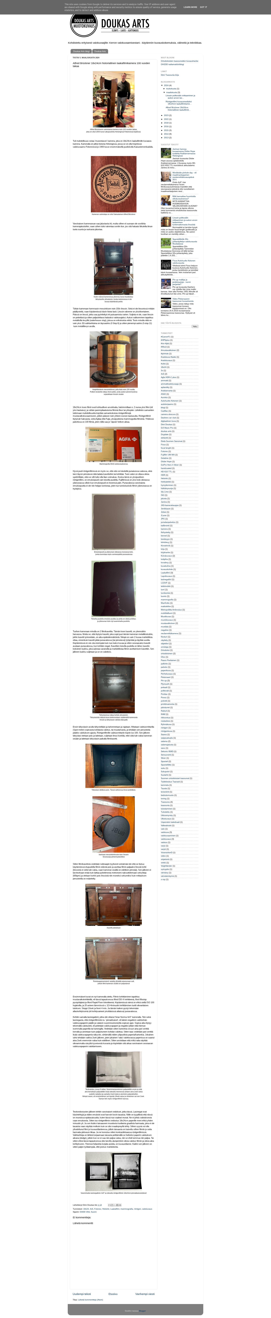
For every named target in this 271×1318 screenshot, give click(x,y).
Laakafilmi (114, 1209)
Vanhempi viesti (145, 1294)
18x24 (86, 1209)
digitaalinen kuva (168, 421)
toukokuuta (171, 89)
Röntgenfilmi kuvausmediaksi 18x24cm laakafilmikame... (179, 103)
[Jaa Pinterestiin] (120, 1205)
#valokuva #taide (168, 357)
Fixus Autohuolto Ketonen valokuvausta (183, 262)
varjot (163, 849)
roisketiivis (165, 721)
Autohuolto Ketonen (170, 401)
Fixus (163, 445)
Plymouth (165, 684)
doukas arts (166, 431)
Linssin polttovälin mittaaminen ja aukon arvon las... (180, 96)
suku (163, 768)
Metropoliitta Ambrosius (171, 610)
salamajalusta (167, 745)
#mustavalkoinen (168, 350)
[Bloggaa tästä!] (112, 1205)
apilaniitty (165, 387)
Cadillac (164, 411)
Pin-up (164, 681)
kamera (164, 529)
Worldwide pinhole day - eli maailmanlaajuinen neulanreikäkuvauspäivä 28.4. (184, 176)
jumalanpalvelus (168, 522)
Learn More (190, 7)
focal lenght (166, 448)
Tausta (164, 788)
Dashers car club (168, 418)
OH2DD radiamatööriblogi (172, 64)
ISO (162, 495)
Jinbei (163, 512)
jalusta (164, 498)
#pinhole (165, 354)
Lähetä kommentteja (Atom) (90, 1300)
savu (163, 748)
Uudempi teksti (82, 1294)
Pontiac (164, 694)
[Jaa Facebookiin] (117, 1205)
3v (162, 370)
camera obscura (168, 414)
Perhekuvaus (167, 674)
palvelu (164, 667)
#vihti (163, 364)
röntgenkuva (166, 731)
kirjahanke (165, 552)
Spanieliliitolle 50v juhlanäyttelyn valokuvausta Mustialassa (184, 241)
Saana (164, 734)
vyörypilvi (165, 869)
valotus (164, 842)
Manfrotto (165, 603)
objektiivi (165, 644)
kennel (164, 536)
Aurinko (164, 397)
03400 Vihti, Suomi (88, 1212)
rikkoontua (165, 718)
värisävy (164, 873)
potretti (164, 701)
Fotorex (97, 1209)
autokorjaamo (167, 404)
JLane (163, 515)
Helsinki (105, 1209)
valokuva (165, 832)
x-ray (163, 879)
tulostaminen (166, 809)
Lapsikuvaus (166, 576)
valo (163, 829)
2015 (166, 130)
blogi (163, 408)
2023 (166, 115)
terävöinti (165, 792)
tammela (165, 785)
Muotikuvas (166, 616)
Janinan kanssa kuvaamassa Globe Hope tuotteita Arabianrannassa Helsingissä (183, 152)
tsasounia (165, 805)
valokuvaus (147, 1209)
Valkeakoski (166, 825)
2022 (166, 119)
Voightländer (166, 866)
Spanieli (164, 761)
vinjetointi (165, 859)
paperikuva (166, 670)
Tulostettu (165, 812)
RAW (163, 714)
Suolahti (164, 775)
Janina (164, 502)
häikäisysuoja (167, 488)
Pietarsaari (166, 677)
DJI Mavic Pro (167, 428)
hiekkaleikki (166, 482)
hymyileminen (167, 485)
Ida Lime (165, 492)
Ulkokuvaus (166, 819)
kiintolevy (165, 542)
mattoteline (166, 606)
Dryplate (164, 434)
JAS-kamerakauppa (170, 505)
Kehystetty (165, 532)
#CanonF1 (165, 337)
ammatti (164, 380)
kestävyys (165, 539)
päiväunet (165, 707)
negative (165, 630)
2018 (166, 123)
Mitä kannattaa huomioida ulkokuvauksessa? (184, 197)
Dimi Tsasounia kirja (170, 75)
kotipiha (164, 559)
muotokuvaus (167, 620)
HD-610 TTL (166, 472)
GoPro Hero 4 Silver (170, 465)
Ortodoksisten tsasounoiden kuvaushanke (179, 61)
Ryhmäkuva (166, 724)
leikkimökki (166, 586)
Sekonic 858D (167, 751)
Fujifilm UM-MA (168, 455)
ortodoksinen (166, 654)
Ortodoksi (165, 650)
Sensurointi (166, 755)
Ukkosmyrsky (167, 815)
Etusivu (113, 1294)
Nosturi (164, 637)
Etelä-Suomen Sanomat (171, 441)
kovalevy (165, 563)
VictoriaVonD (166, 852)
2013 (166, 138)
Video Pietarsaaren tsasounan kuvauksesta (183, 300)
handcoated (166, 468)
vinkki (163, 863)
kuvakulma (166, 566)
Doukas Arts (100, 51)
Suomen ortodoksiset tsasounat (175, 778)
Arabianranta (166, 391)
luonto (163, 596)
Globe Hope (166, 461)
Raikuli (164, 711)
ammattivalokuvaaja (170, 384)
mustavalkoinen (168, 623)
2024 (166, 85)
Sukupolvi (165, 772)
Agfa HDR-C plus (168, 377)
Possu (163, 697)
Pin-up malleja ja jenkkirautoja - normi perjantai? (181, 282)
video (163, 856)
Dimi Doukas (166, 424)
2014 (166, 134)
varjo (163, 846)
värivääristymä (167, 876)
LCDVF (164, 583)
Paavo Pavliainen (168, 660)
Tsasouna (165, 802)
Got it (203, 7)
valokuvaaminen (168, 836)
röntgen (137, 1209)
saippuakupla (167, 738)
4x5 (91, 1209)
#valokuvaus (166, 360)
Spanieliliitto (166, 765)
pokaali (164, 687)
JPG (163, 519)
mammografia (127, 1209)
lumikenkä (165, 593)
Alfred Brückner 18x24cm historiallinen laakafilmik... (178, 108)
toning (163, 799)
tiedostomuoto (167, 795)
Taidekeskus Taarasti (170, 782)
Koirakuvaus (166, 556)
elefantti (164, 438)
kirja (163, 549)
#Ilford (164, 347)
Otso (163, 657)
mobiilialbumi (166, 613)
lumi (163, 590)
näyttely (164, 640)
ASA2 (163, 394)
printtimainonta (167, 704)
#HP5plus (165, 340)
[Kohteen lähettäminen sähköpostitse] (109, 1205)
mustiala (164, 627)
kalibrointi (165, 526)
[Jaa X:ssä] (114, 1205)
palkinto (164, 664)
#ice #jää (165, 343)
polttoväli (165, 691)
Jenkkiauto (166, 509)
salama (164, 741)
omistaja (164, 647)
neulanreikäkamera (169, 633)
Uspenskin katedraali (170, 822)
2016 (166, 126)
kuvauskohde (167, 569)
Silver (163, 758)
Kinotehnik (165, 546)
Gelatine (164, 458)
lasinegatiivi (166, 579)
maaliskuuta (172, 92)
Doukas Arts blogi (81, 51)
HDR (163, 475)
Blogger (142, 1311)
